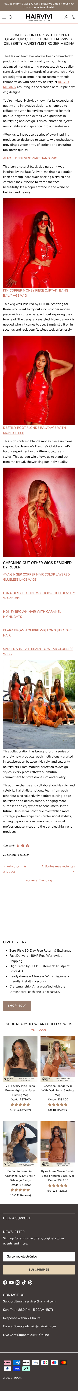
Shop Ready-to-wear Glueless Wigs (39, 1024)
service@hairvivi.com (40, 1301)
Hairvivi (17, 1378)
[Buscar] (12, 17)
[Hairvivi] (39, 17)
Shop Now (17, 1006)
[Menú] (4, 17)
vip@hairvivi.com (43, 1326)
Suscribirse (39, 1269)
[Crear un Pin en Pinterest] (27, 845)
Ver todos (39, 1029)
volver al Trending (39, 880)
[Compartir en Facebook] (22, 845)
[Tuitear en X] (18, 845)
